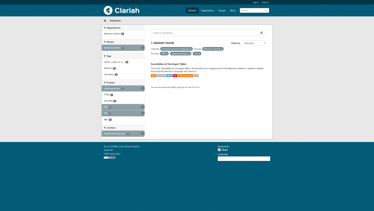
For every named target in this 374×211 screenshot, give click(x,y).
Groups (222, 10)
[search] (262, 32)
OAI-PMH (160, 75)
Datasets (192, 10)
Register (265, 2)
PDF (174, 75)
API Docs (195, 87)
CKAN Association (112, 153)
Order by (235, 43)
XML (153, 75)
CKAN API (108, 150)
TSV (196, 75)
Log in (256, 2)
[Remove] (190, 49)
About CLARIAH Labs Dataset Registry (122, 146)
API (186, 87)
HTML (169, 75)
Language (223, 154)
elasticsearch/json (185, 75)
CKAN (223, 149)
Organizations (207, 10)
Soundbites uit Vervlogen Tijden (168, 64)
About (233, 10)
